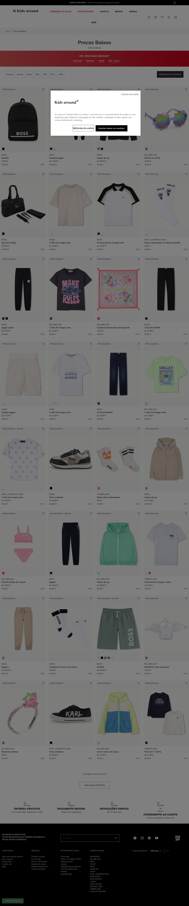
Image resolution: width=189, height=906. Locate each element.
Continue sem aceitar (130, 94)
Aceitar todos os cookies (111, 128)
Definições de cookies (83, 128)
